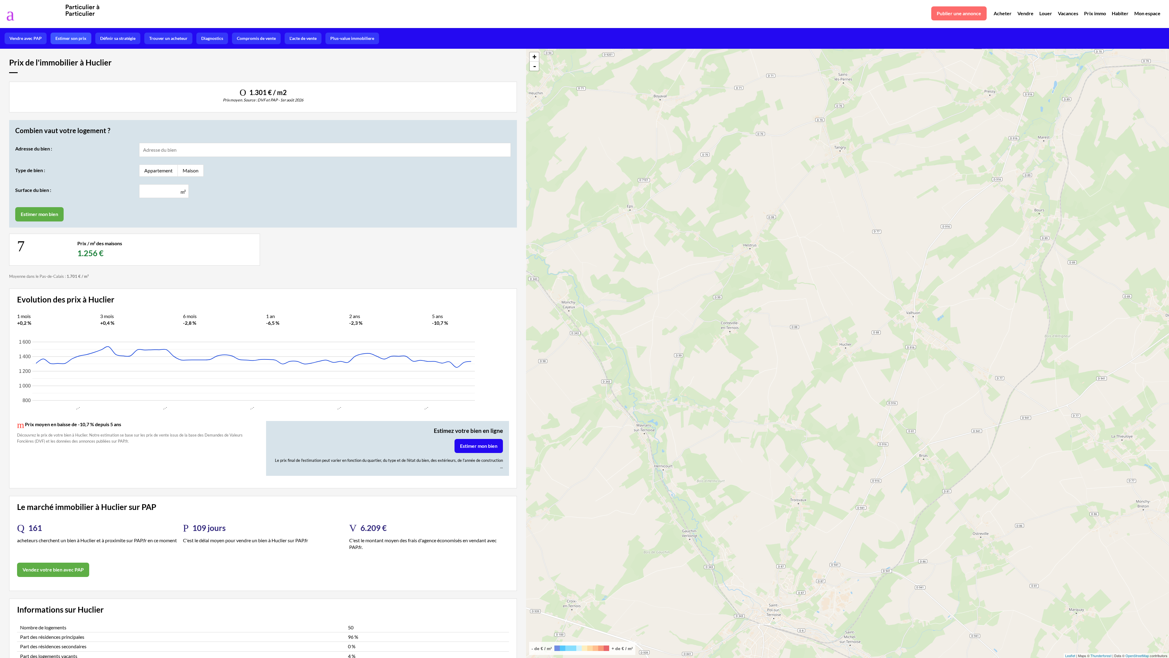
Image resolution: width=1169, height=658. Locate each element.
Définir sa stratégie (117, 38)
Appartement (158, 170)
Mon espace (1147, 13)
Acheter (1003, 13)
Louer (1045, 13)
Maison (190, 170)
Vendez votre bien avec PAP (53, 569)
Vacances (1068, 13)
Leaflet (1070, 655)
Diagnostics (212, 38)
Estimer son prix (70, 38)
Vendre (1025, 13)
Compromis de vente (256, 38)
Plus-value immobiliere (352, 38)
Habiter (1120, 13)
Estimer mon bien (478, 446)
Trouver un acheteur (168, 38)
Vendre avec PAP (25, 38)
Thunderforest (1100, 655)
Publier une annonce (959, 13)
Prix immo (1095, 13)
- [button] (534, 66)
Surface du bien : (33, 190)
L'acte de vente (303, 38)
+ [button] (534, 57)
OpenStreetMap (1137, 655)
